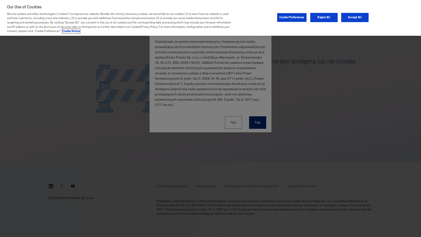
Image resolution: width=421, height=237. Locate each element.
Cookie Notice (71, 31)
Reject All (324, 17)
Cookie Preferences (291, 17)
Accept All (354, 17)
